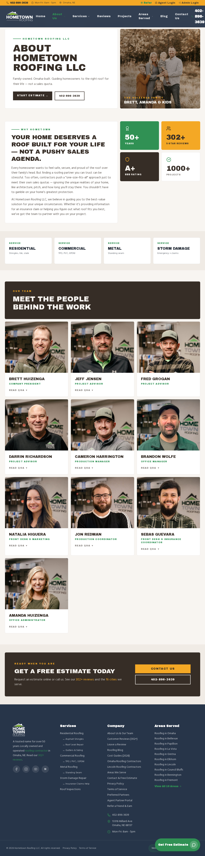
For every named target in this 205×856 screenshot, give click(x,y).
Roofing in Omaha (165, 734)
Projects (124, 16)
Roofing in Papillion (166, 744)
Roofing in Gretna (165, 754)
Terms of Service (117, 789)
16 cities (111, 679)
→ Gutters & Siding (72, 750)
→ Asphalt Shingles (73, 739)
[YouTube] (35, 769)
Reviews (104, 16)
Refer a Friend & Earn (119, 806)
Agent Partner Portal (119, 800)
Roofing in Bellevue (166, 739)
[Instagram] (26, 769)
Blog (164, 16)
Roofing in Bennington (168, 775)
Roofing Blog (115, 750)
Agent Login (166, 2)
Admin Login (190, 2)
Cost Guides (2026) (118, 756)
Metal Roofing (68, 767)
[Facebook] (16, 769)
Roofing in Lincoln (165, 765)
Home (40, 16)
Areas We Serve (116, 772)
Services (79, 16)
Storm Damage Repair (73, 778)
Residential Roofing (71, 733)
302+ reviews (85, 679)
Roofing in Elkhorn (165, 760)
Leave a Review (116, 744)
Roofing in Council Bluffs (169, 770)
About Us (57, 16)
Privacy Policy (115, 783)
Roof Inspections (70, 789)
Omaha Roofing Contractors (124, 761)
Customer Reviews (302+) (122, 739)
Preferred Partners (118, 795)
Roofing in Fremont (166, 780)
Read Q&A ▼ (18, 390)
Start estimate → (32, 95)
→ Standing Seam (72, 773)
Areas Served (144, 16)
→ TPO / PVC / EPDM (73, 762)
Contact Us (181, 16)
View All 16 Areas (166, 786)
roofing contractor (36, 751)
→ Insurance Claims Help (75, 784)
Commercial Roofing (72, 756)
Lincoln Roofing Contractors (124, 767)
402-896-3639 (19, 2)
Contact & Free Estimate (122, 778)
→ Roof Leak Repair (72, 745)
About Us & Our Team (120, 733)
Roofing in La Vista (166, 749)
